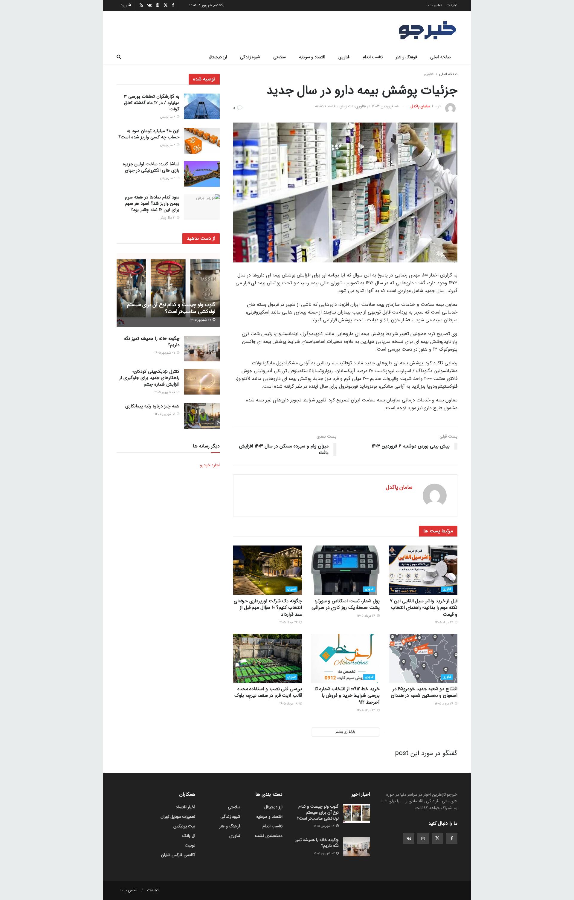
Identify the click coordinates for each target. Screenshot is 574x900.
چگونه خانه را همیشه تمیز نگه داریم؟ (151, 342)
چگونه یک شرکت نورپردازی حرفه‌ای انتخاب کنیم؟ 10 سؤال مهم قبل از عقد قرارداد (268, 607)
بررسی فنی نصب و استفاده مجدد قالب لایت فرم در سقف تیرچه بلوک (268, 692)
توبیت (190, 845)
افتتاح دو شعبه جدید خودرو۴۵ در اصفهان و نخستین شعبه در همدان (424, 692)
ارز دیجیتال (218, 57)
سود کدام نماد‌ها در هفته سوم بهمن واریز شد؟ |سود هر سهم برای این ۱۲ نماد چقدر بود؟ (152, 203)
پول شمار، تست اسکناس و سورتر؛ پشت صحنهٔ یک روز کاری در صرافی (346, 604)
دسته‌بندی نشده (269, 835)
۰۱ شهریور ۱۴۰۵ (165, 414)
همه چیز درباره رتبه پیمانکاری (152, 406)
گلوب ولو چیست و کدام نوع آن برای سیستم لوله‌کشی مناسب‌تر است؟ (171, 308)
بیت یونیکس (184, 826)
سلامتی (279, 57)
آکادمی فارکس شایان (178, 855)
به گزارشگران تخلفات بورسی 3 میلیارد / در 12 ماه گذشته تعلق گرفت (151, 103)
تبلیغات (451, 5)
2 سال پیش (168, 117)
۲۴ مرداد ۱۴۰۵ (289, 622)
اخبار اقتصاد (185, 807)
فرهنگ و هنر (406, 57)
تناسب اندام (373, 57)
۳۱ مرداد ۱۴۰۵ (444, 622)
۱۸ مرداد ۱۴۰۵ (289, 703)
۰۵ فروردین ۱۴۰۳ (385, 106)
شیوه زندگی (250, 57)
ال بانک (188, 835)
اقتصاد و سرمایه (312, 57)
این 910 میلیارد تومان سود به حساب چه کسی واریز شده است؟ (148, 134)
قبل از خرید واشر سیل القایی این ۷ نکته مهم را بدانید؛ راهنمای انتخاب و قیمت (423, 607)
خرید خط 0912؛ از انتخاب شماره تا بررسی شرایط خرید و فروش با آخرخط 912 (347, 695)
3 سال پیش (168, 217)
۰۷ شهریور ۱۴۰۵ (201, 320)
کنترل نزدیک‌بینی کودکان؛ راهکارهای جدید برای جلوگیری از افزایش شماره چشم (149, 378)
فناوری (343, 57)
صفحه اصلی (440, 57)
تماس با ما (434, 5)
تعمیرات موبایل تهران (178, 816)
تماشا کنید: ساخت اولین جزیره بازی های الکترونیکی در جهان (151, 167)
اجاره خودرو (210, 465)
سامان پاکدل (420, 106)
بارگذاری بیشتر (345, 731)
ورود (125, 5)
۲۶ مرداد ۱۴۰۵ (366, 615)
